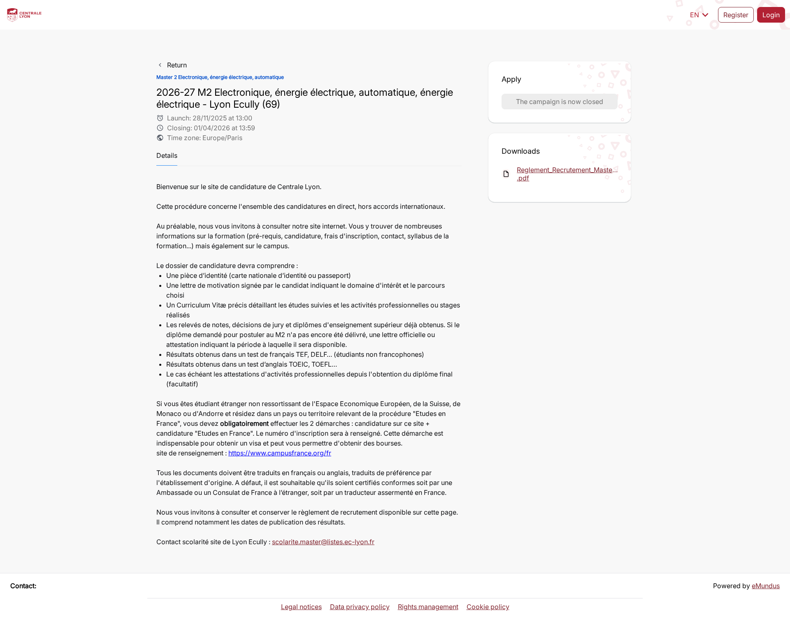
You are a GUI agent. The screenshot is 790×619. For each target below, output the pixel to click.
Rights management (428, 607)
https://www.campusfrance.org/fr (279, 453)
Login (771, 15)
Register (735, 15)
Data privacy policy (360, 607)
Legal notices (301, 607)
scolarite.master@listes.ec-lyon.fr (323, 542)
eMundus (766, 586)
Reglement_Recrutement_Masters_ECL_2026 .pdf (567, 174)
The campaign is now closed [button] (559, 101)
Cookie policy (488, 607)
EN (700, 15)
